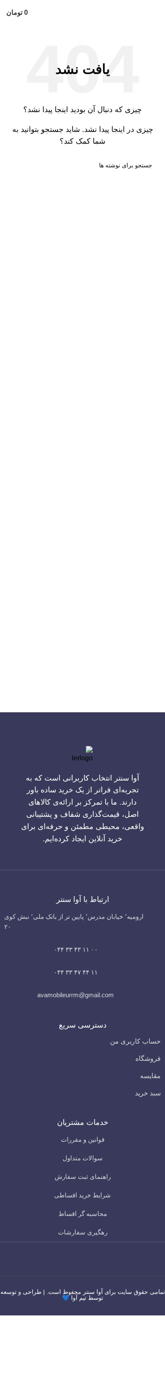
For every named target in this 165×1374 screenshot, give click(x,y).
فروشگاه (148, 1058)
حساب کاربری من (135, 1041)
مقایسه (150, 1075)
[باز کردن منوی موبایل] (155, 12)
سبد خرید (148, 1093)
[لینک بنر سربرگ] (82, 687)
